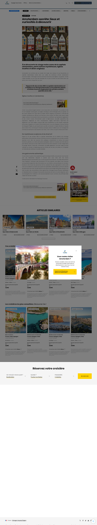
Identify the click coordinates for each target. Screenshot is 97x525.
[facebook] (83, 520)
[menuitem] (17, 376)
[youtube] (88, 520)
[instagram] (91, 520)
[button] (93, 521)
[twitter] (80, 520)
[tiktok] (85, 520)
